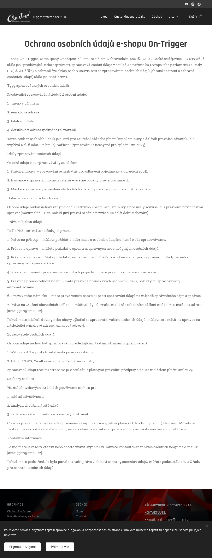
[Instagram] (192, 4)
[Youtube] (186, 4)
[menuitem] (105, 17)
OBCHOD (81, 504)
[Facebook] (199, 4)
